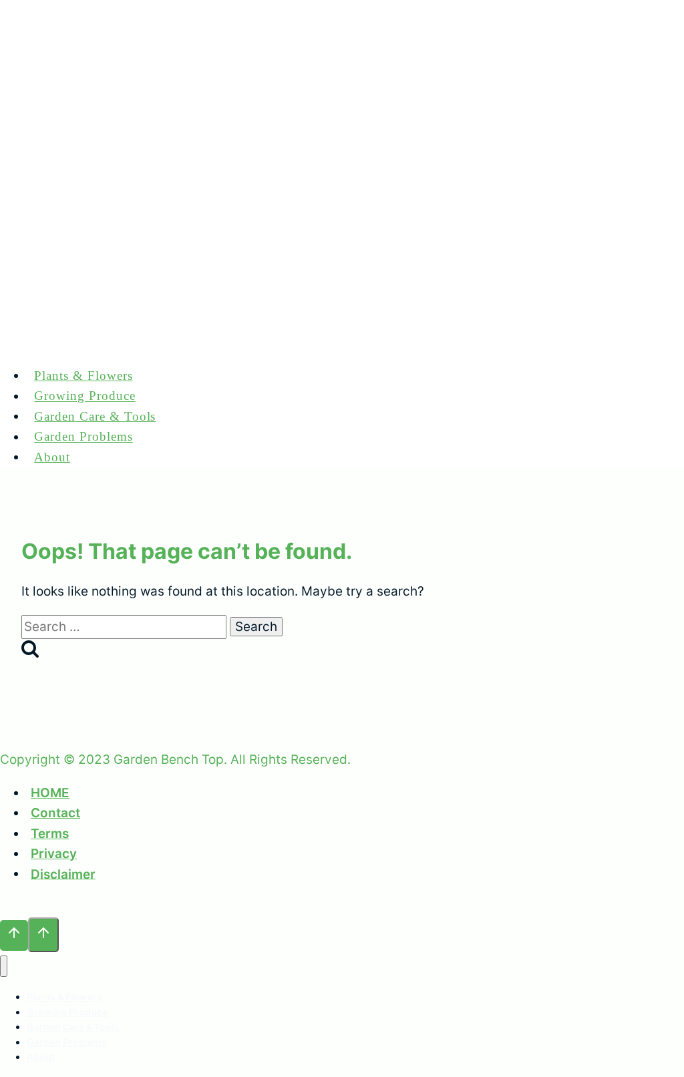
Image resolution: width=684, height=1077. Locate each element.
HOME (50, 793)
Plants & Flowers (83, 376)
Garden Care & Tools (95, 416)
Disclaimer (63, 873)
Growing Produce (84, 396)
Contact (55, 813)
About (52, 457)
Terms (50, 833)
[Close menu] (3, 966)
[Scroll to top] (14, 935)
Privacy (54, 853)
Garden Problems (83, 437)
